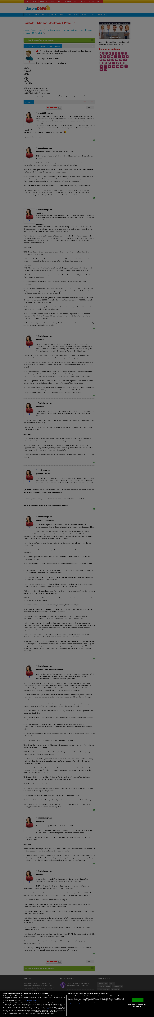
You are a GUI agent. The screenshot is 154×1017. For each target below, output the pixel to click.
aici (48, 1008)
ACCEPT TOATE (138, 1000)
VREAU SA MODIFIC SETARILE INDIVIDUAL (137, 1005)
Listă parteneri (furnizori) (75, 1003)
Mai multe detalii (31, 1000)
